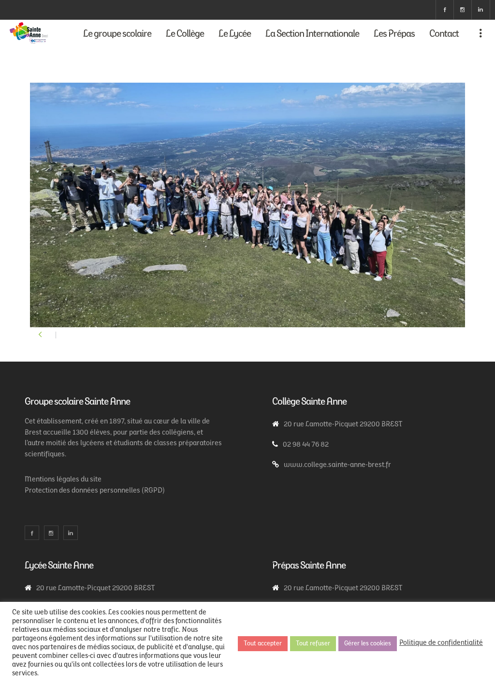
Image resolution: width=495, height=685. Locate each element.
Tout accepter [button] (263, 644)
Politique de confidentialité (441, 643)
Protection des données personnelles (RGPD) (95, 491)
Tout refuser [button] (313, 644)
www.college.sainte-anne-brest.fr (337, 465)
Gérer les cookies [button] (367, 644)
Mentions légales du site (63, 479)
